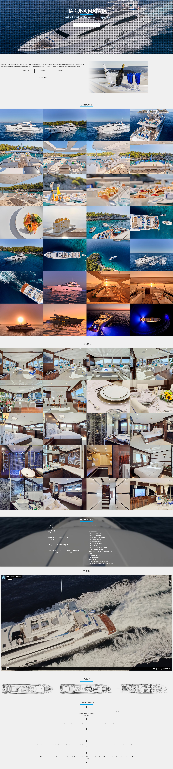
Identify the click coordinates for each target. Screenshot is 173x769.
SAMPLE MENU (43, 77)
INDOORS (43, 70)
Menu (93, 25)
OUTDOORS (26, 70)
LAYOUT (60, 70)
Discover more (79, 25)
